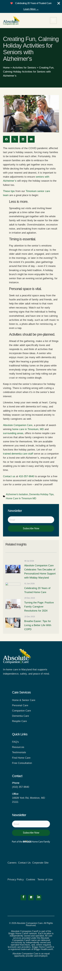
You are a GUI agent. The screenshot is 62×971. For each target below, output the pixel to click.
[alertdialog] (31, 6)
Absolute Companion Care (17, 425)
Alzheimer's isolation (17, 494)
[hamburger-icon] (53, 20)
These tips (9, 191)
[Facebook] (23, 897)
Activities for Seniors (24, 67)
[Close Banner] (58, 3)
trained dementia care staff (18, 453)
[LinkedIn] (38, 897)
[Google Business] (31, 897)
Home (6, 67)
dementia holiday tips (41, 494)
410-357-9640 (26, 476)
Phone (15, 782)
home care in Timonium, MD (28, 429)
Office (15, 793)
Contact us (9, 476)
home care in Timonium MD (21, 498)
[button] (6, 139)
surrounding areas (13, 433)
